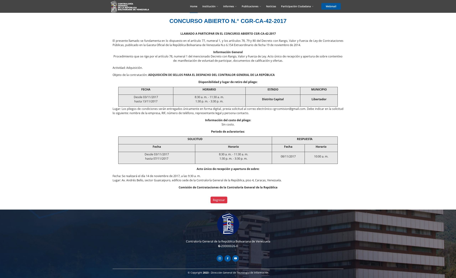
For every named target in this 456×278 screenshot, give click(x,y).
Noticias (271, 6)
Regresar (219, 200)
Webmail (331, 6)
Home (193, 6)
